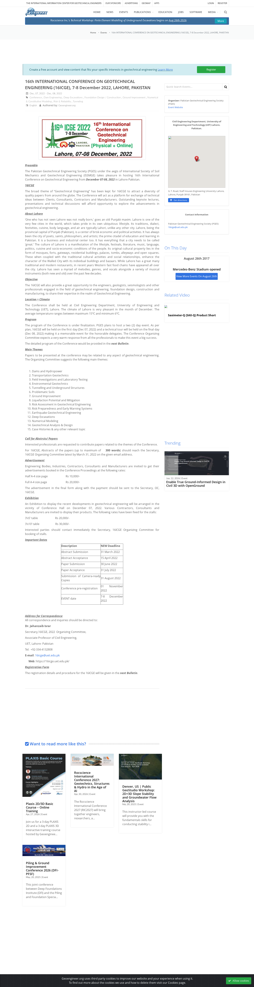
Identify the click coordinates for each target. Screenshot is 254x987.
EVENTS (123, 12)
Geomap (146, 3)
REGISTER (222, 3)
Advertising (131, 3)
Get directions (180, 200)
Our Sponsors (113, 3)
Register (211, 69)
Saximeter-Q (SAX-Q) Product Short (192, 315)
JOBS (181, 12)
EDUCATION (165, 12)
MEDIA (212, 12)
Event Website (175, 107)
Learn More (165, 70)
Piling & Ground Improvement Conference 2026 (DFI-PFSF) (42, 868)
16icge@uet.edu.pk (47, 655)
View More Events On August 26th (196, 276)
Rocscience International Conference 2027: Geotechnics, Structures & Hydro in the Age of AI (92, 782)
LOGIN (211, 3)
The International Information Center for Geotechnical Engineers (64, 3)
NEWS (109, 12)
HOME (97, 12)
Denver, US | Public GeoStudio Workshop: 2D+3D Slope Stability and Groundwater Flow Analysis (139, 793)
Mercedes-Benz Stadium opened (197, 269)
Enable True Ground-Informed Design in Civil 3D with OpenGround (195, 484)
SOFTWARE (196, 12)
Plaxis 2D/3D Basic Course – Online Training (39, 807)
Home (93, 32)
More (221, 21)
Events (104, 32)
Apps (156, 3)
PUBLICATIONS (142, 12)
